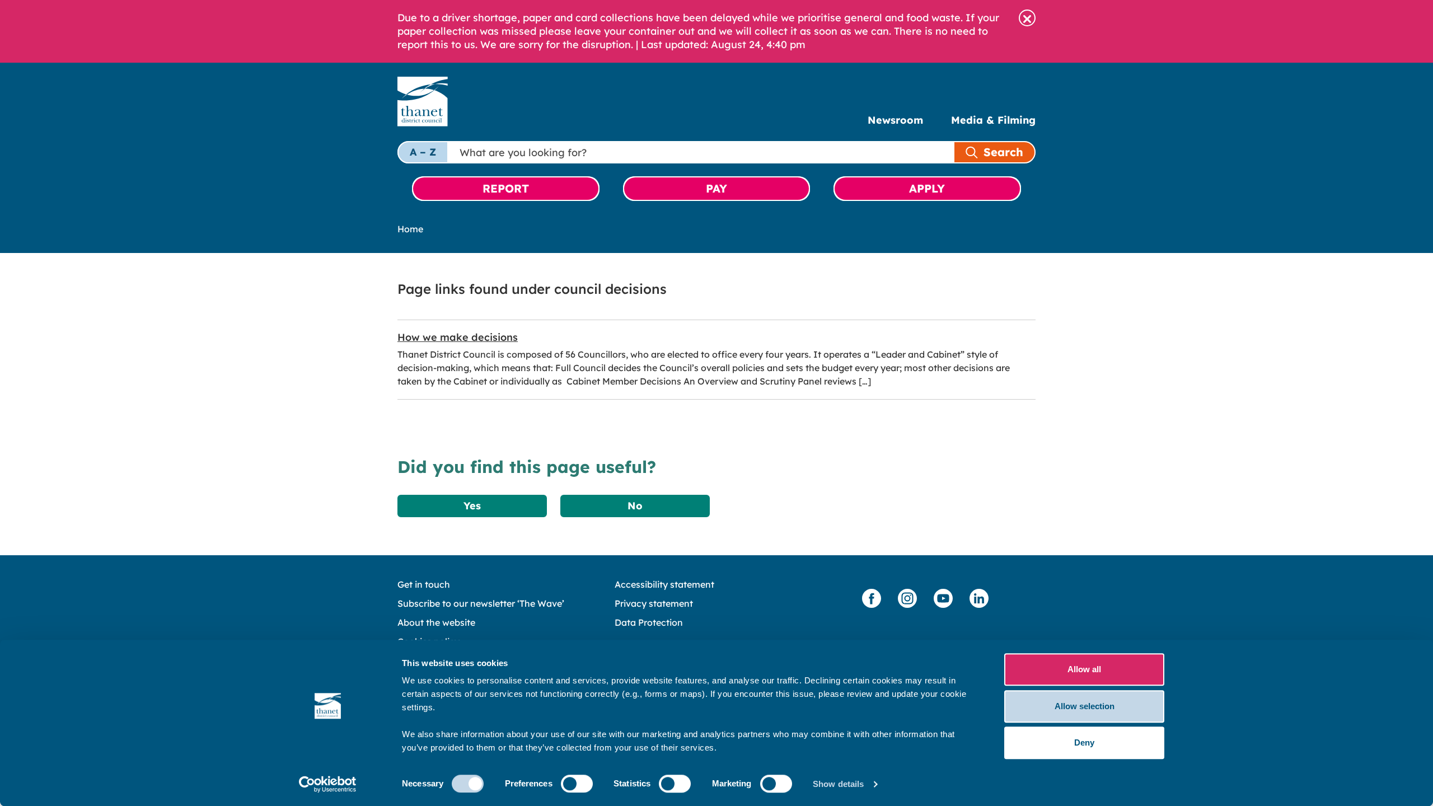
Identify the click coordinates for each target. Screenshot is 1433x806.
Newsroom (895, 120)
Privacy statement (654, 603)
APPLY (927, 188)
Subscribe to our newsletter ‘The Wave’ (480, 603)
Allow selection (1084, 706)
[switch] (577, 784)
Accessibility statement (664, 584)
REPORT (506, 188)
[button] (1027, 18)
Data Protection (649, 622)
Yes (472, 505)
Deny (1084, 742)
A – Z (423, 152)
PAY (716, 188)
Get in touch (423, 584)
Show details (838, 784)
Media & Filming (993, 120)
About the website (436, 622)
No (635, 505)
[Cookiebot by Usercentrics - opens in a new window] (328, 784)
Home (410, 229)
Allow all (1084, 669)
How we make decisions (457, 337)
